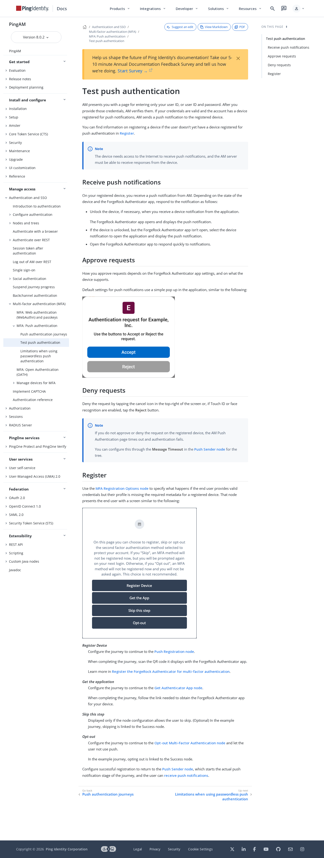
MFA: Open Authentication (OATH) (38, 372)
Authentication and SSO (28, 197)
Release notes (20, 79)
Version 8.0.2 (34, 37)
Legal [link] (137, 849)
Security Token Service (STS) (31, 523)
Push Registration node (174, 651)
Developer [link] (187, 8)
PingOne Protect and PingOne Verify (37, 446)
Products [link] (120, 8)
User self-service (22, 468)
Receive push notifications (288, 47)
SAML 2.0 (16, 514)
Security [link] (174, 849)
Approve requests (282, 56)
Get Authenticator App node (178, 687)
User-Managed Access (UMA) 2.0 (34, 476)
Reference (17, 176)
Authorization (20, 408)
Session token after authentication (28, 250)
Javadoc (15, 570)
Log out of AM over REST (32, 261)
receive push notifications (186, 775)
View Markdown (216, 27)
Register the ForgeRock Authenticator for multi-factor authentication (171, 671)
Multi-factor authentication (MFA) (39, 304)
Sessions (16, 416)
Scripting (16, 553)
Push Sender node (209, 449)
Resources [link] (250, 8)
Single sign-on (24, 270)
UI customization (22, 167)
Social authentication (29, 278)
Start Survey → (133, 71)
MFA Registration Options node (122, 488)
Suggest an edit (182, 27)
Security (15, 142)
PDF (242, 27)
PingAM (17, 24)
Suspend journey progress (34, 287)
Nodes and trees (26, 223)
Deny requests (279, 65)
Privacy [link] (154, 849)
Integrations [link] (153, 8)
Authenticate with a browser (35, 231)
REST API (16, 544)
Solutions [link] (218, 8)
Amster (14, 125)
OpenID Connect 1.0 (25, 506)
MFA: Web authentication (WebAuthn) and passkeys (37, 315)
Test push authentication (40, 342)
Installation (18, 108)
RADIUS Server (20, 425)
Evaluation (17, 70)
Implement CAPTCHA (29, 391)
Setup (13, 117)
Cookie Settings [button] (200, 849)
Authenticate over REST (31, 240)
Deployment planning (26, 87)
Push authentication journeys (43, 334)
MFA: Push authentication (37, 325)
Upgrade (16, 159)
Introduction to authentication (37, 206)
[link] (32, 8)
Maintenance (19, 151)
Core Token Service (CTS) (28, 134)
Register (127, 133)
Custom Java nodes (24, 561)
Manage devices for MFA (36, 383)
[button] (299, 9)
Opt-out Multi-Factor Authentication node (189, 742)
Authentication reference (33, 399)
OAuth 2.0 (17, 497)
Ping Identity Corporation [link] (67, 849)
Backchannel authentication (35, 295)
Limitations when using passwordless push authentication (38, 356)
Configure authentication (32, 214)
